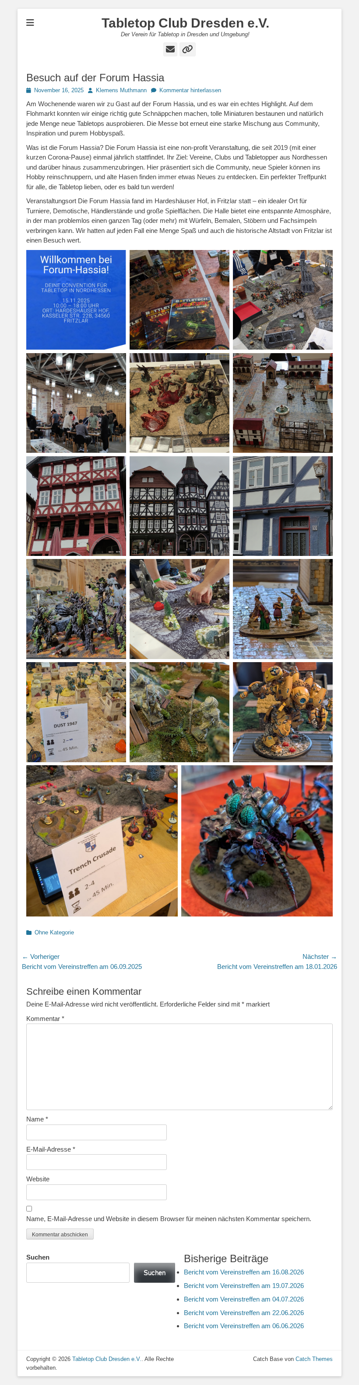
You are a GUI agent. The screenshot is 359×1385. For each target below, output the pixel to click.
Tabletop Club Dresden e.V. (185, 23)
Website (37, 1179)
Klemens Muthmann (121, 90)
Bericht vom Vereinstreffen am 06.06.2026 (244, 1325)
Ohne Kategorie (54, 932)
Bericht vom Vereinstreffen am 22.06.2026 (244, 1312)
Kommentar (45, 1018)
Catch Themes (314, 1359)
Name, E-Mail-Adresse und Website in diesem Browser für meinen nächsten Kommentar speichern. (168, 1218)
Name (37, 1119)
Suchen (37, 1257)
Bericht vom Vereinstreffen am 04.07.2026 (244, 1299)
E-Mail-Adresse (50, 1149)
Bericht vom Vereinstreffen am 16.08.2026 (244, 1272)
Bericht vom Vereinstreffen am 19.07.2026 (244, 1285)
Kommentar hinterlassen (190, 90)
